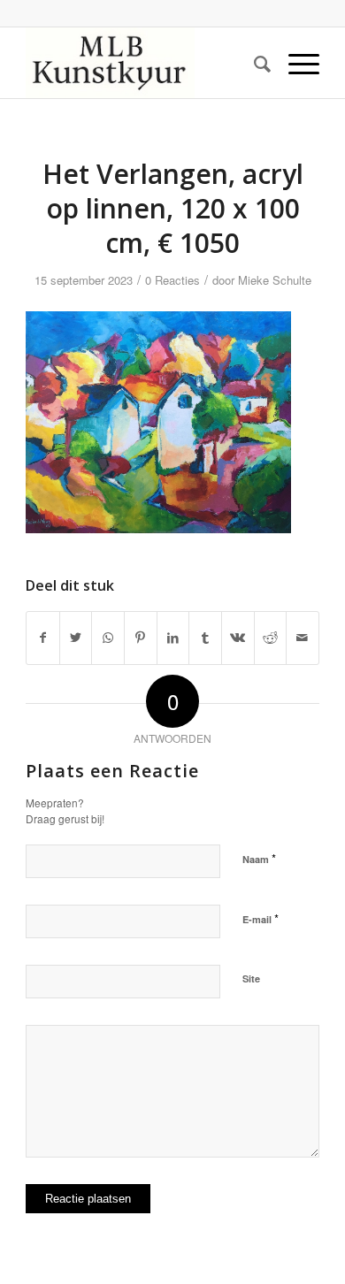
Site (251, 978)
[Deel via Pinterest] (141, 637)
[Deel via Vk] (238, 637)
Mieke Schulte (274, 279)
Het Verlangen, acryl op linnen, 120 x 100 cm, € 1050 (172, 208)
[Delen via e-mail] (302, 637)
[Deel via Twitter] (76, 637)
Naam (259, 858)
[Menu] (295, 62)
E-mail (260, 918)
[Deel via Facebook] (43, 637)
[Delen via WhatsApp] (108, 637)
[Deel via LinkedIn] (173, 637)
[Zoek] (253, 62)
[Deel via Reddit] (271, 637)
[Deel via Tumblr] (205, 637)
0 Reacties (172, 279)
